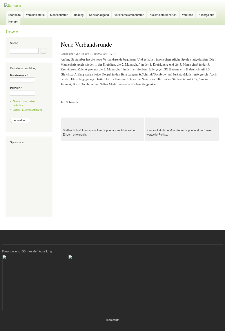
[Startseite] (13, 5)
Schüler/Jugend (99, 15)
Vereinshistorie (35, 15)
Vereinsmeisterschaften (129, 15)
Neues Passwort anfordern (27, 110)
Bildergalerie (206, 15)
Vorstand (187, 15)
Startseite (14, 15)
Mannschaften (59, 15)
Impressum (112, 320)
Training (78, 15)
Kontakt (13, 21)
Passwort (16, 88)
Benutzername (19, 75)
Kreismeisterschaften (162, 15)
